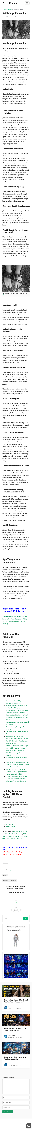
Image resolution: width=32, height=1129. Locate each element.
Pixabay (5, 295)
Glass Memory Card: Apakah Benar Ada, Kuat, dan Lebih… (15, 1058)
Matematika (10, 852)
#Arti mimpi (6, 880)
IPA (17, 852)
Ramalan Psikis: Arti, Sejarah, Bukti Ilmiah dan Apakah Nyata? (15, 1029)
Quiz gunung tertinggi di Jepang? (16, 705)
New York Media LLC (15, 834)
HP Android (9, 824)
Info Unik (12, 854)
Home (4, 9)
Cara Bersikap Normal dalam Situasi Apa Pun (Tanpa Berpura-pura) (16, 1001)
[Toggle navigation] (27, 3)
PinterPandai (11, 1007)
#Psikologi (13, 880)
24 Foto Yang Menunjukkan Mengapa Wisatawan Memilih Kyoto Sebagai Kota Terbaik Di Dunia (17, 710)
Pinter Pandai (8, 870)
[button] (28, 1125)
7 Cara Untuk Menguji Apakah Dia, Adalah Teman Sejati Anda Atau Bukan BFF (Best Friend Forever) (17, 779)
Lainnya (9, 9)
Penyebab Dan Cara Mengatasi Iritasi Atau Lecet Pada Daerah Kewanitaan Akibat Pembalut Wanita (17, 764)
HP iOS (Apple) (10, 826)
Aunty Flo (19, 838)
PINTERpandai (10, 3)
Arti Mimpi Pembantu (16, 892)
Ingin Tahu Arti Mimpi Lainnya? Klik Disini (14, 610)
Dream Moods (10, 838)
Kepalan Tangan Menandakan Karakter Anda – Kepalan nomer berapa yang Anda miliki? (16, 771)
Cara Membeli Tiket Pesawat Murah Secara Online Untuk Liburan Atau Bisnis (17, 717)
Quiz (3, 852)
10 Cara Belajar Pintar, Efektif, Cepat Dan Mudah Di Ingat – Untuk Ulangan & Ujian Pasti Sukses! (17, 748)
